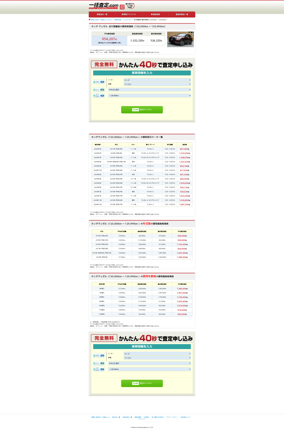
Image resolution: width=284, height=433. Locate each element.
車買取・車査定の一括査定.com (100, 417)
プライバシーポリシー (172, 417)
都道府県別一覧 (182, 14)
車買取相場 (155, 14)
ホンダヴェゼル (127, 19)
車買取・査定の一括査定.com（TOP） (101, 19)
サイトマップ (142, 419)
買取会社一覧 (102, 14)
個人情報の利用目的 (158, 417)
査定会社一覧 (116, 417)
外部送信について (185, 417)
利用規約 (146, 417)
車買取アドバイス (129, 14)
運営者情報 (138, 417)
